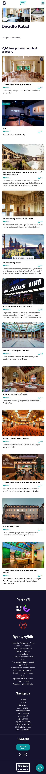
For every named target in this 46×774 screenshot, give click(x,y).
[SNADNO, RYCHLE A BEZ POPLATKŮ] (23, 3)
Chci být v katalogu (23, 727)
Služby (23, 702)
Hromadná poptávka (23, 724)
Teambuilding (23, 681)
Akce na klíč (23, 716)
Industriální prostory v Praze (23, 643)
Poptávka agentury (23, 721)
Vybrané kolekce (23, 710)
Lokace (23, 699)
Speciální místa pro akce (23, 678)
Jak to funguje (23, 713)
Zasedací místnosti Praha (23, 684)
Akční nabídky (23, 708)
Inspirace (23, 705)
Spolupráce (23, 719)
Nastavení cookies (23, 730)
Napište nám (23, 747)
